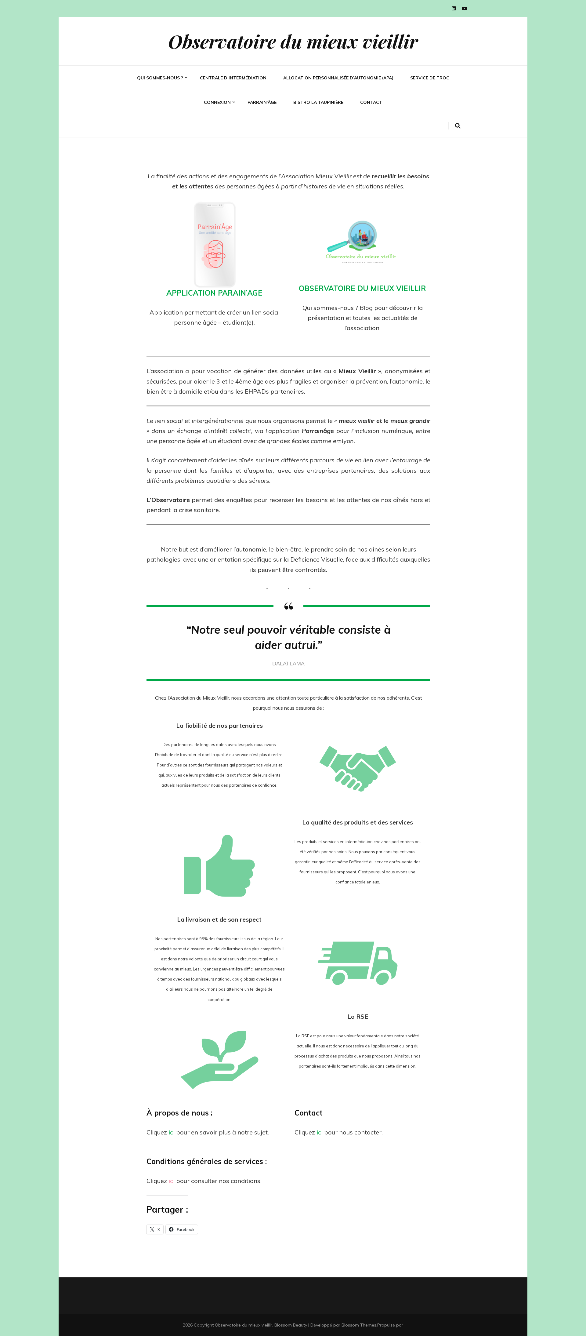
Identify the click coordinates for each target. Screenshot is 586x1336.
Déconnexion (217, 122)
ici (171, 1132)
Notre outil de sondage (162, 108)
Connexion (217, 102)
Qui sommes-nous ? (160, 78)
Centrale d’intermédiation (233, 78)
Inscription (216, 132)
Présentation (151, 98)
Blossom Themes (359, 1325)
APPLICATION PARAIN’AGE (214, 292)
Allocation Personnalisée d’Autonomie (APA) (338, 78)
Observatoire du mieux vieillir (293, 41)
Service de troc (429, 78)
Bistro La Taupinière (318, 102)
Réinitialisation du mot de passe (235, 145)
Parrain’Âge (262, 102)
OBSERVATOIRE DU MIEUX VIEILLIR (362, 288)
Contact (371, 102)
